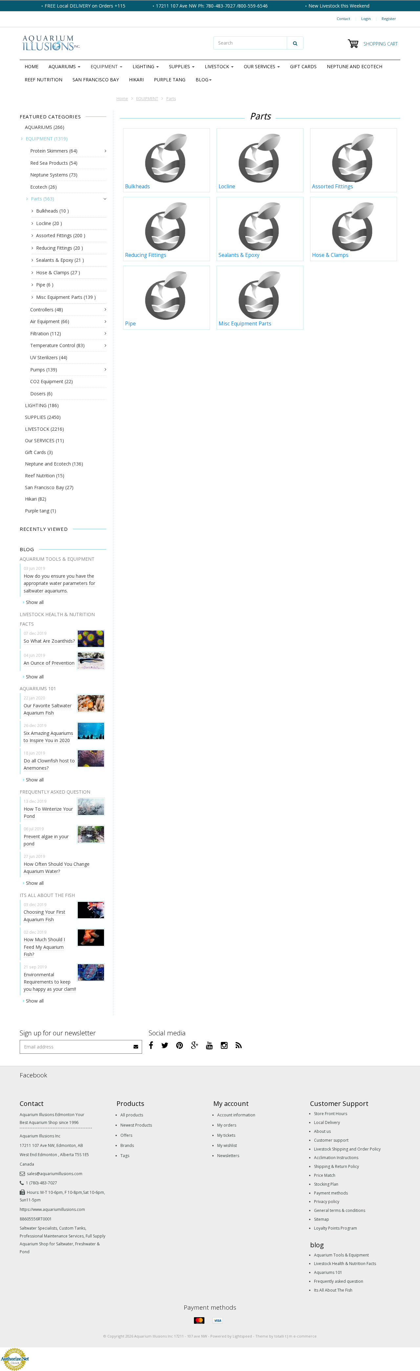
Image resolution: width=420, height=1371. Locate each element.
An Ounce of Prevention (49, 663)
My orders (226, 1125)
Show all (35, 602)
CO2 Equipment (51, 381)
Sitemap (321, 1219)
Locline (49, 223)
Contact (343, 18)
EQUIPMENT (105, 66)
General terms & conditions (339, 1210)
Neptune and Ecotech (354, 66)
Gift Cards (303, 66)
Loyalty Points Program (335, 1228)
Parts (171, 98)
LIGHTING (144, 66)
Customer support (331, 1140)
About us (322, 1131)
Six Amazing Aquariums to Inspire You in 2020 (48, 736)
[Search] (295, 43)
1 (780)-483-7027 (41, 1183)
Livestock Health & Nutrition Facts (345, 1263)
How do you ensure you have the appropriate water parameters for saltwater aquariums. (59, 583)
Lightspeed (242, 1336)
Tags (124, 1155)
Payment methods (331, 1193)
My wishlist (227, 1145)
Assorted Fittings (60, 235)
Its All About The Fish (333, 1290)
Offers (126, 1135)
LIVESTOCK (217, 66)
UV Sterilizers (48, 357)
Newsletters (228, 1155)
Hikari (136, 79)
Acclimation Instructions (336, 1157)
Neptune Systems (53, 175)
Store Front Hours (330, 1113)
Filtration (45, 333)
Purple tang (169, 79)
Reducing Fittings (59, 248)
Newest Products (136, 1125)
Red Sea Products (53, 163)
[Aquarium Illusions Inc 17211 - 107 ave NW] (113, 44)
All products (131, 1115)
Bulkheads (52, 211)
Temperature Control (57, 345)
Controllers (46, 309)
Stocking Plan (326, 1184)
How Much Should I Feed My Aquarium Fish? (44, 946)
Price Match (324, 1175)
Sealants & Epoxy (60, 260)
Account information (236, 1115)
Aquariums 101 (328, 1272)
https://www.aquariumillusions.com (52, 1209)
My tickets (226, 1135)
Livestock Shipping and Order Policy (347, 1149)
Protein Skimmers (53, 151)
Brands (127, 1145)
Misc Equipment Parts (66, 297)
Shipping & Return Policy (336, 1166)
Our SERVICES (260, 66)
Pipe (44, 284)
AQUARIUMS (63, 66)
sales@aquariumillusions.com (54, 1173)
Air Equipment (49, 321)
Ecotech (43, 187)
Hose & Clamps (58, 272)
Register (389, 18)
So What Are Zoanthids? (49, 641)
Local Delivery (327, 1122)
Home (31, 66)
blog (202, 79)
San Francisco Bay (96, 79)
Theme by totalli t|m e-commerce (286, 1336)
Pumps (43, 369)
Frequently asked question (338, 1281)
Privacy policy (326, 1201)
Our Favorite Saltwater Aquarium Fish (48, 709)
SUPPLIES (180, 66)
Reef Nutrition (43, 79)
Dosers (41, 393)
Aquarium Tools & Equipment (341, 1255)
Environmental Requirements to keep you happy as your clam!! (50, 981)
